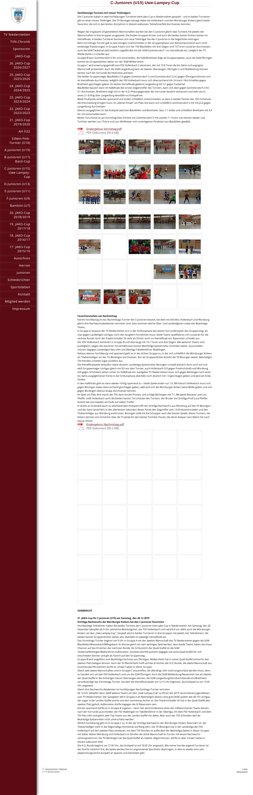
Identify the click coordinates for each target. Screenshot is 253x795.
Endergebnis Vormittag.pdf (104, 129)
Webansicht (242, 772)
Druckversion (51, 769)
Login (244, 769)
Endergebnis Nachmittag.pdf (105, 424)
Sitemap (63, 769)
